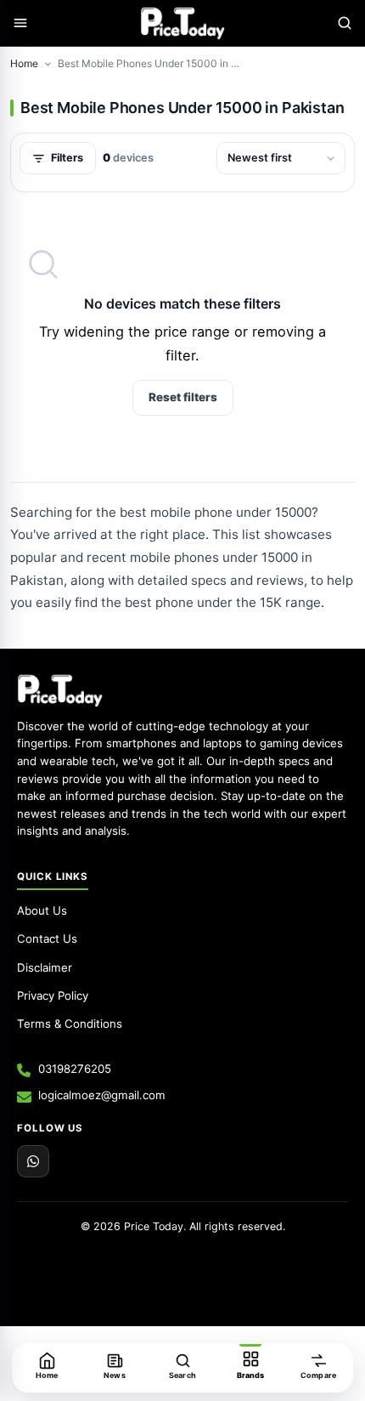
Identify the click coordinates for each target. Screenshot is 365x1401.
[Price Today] (60, 690)
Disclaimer (44, 967)
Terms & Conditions (69, 1023)
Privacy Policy (52, 995)
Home (24, 63)
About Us (42, 910)
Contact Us (47, 938)
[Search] (344, 23)
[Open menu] (20, 23)
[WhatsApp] (33, 1161)
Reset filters (183, 397)
